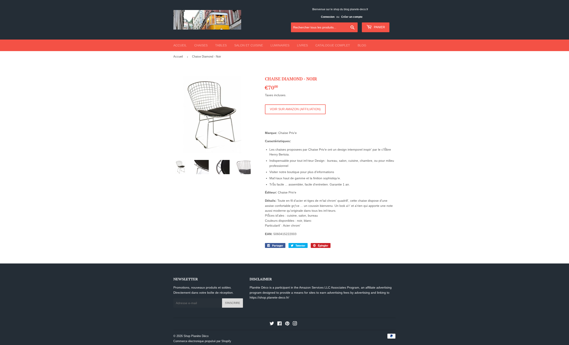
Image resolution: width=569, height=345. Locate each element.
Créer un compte (352, 16)
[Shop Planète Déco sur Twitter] (272, 324)
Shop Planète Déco (196, 336)
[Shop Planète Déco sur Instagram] (295, 324)
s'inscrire (232, 303)
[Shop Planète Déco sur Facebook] (279, 324)
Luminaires (279, 45)
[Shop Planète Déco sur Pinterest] (287, 324)
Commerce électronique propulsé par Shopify (202, 341)
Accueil (180, 45)
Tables (221, 45)
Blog (362, 45)
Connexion (328, 16)
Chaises (201, 45)
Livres (302, 45)
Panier (379, 27)
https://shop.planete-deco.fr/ (269, 297)
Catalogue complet (332, 45)
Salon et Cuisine (248, 45)
